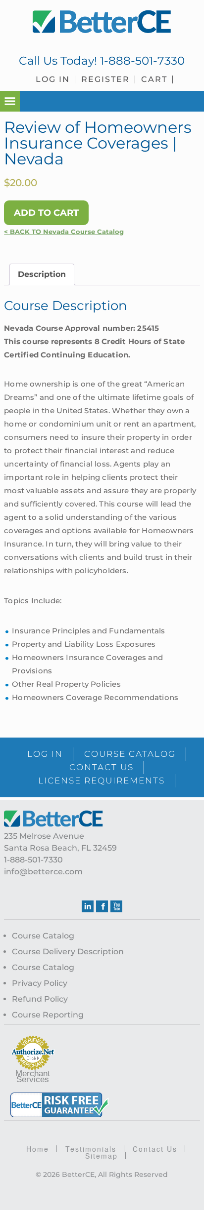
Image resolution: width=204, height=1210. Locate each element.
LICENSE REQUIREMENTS (101, 780)
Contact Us (155, 1148)
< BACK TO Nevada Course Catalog (64, 231)
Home (37, 1148)
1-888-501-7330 (142, 61)
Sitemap (101, 1155)
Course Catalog (43, 935)
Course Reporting (48, 1014)
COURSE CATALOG (130, 754)
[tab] (41, 274)
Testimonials (90, 1148)
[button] (10, 101)
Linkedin (88, 906)
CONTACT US (101, 767)
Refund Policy (40, 999)
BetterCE (102, 22)
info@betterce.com (43, 871)
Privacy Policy (39, 983)
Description (42, 274)
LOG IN (45, 754)
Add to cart (46, 212)
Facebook (102, 906)
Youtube (116, 906)
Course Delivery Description (68, 951)
